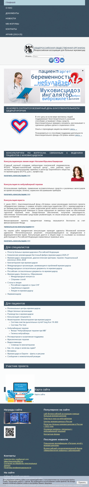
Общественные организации (19, 311)
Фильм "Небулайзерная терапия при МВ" (28, 331)
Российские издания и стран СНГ (25, 285)
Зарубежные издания (20, 288)
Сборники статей (18, 279)
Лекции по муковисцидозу (22, 291)
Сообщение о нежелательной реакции (23, 356)
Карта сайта (40, 394)
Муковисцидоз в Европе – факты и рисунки (25, 354)
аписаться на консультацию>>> (19, 227)
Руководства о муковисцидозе (20, 314)
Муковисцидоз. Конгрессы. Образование (24, 274)
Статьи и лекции (14, 283)
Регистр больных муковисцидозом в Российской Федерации (33, 252)
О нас (9, 8)
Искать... (29, 56)
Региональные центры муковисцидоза (23, 308)
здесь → (73, 129)
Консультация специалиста (19, 317)
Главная (10, 2)
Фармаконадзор (14, 294)
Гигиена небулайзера (20, 333)
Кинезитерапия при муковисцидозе (22, 263)
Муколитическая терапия (18, 340)
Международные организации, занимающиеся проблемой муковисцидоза (39, 266)
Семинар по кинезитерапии (23, 345)
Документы (12, 13)
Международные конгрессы (23, 277)
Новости (11, 18)
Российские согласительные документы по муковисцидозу (32, 271)
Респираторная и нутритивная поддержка (25, 337)
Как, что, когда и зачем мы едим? (21, 348)
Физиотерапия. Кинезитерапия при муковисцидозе (29, 320)
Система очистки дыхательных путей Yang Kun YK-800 (34, 322)
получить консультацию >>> (17, 176)
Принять (82, 483)
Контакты (11, 29)
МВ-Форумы (12, 24)
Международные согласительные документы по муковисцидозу (34, 268)
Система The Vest (18, 325)
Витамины (11, 351)
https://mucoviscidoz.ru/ (13, 461)
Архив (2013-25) (14, 34)
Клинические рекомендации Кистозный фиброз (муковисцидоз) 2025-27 (38, 255)
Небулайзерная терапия (18, 328)
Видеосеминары (14, 342)
